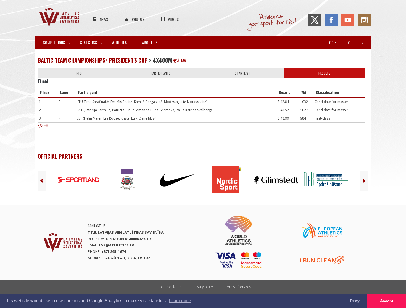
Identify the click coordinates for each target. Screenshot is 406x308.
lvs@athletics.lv (116, 245)
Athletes (120, 42)
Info (79, 73)
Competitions (54, 42)
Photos (138, 19)
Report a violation (168, 287)
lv (348, 42)
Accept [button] (386, 301)
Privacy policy (203, 287)
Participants (161, 73)
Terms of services (238, 287)
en (361, 42)
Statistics (89, 42)
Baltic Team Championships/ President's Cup (93, 60)
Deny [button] (355, 301)
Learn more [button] (180, 300)
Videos (173, 19)
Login (332, 42)
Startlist (242, 73)
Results (324, 73)
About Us (150, 42)
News (104, 19)
